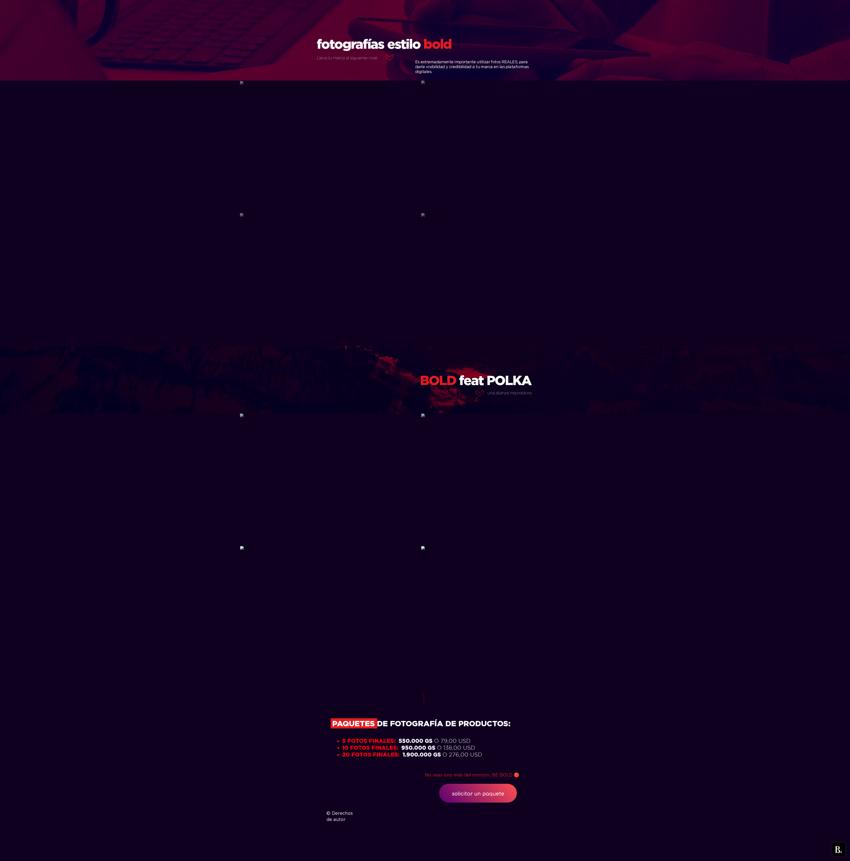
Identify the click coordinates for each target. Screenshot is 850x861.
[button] (330, 147)
